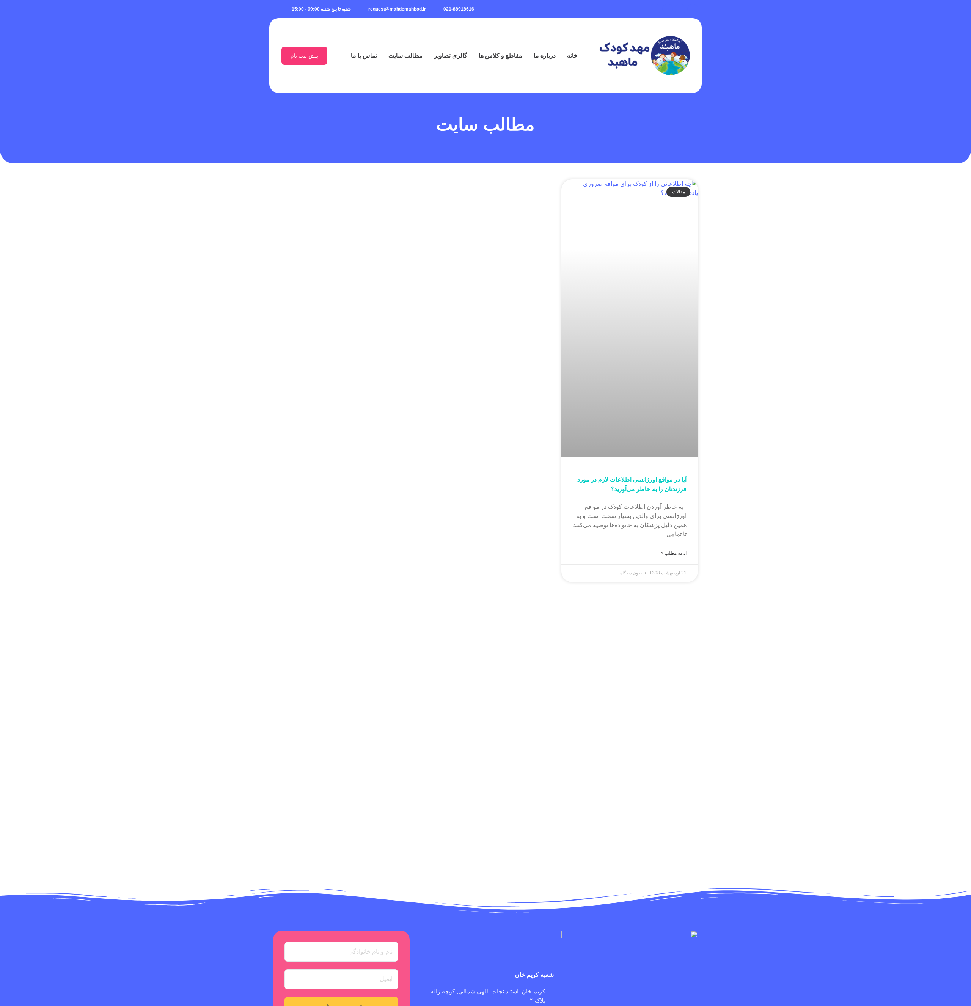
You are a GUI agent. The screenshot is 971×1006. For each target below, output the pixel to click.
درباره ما (545, 55)
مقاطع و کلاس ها (500, 55)
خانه (572, 55)
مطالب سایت (405, 55)
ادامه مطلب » (674, 553)
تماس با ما (364, 55)
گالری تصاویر (450, 55)
